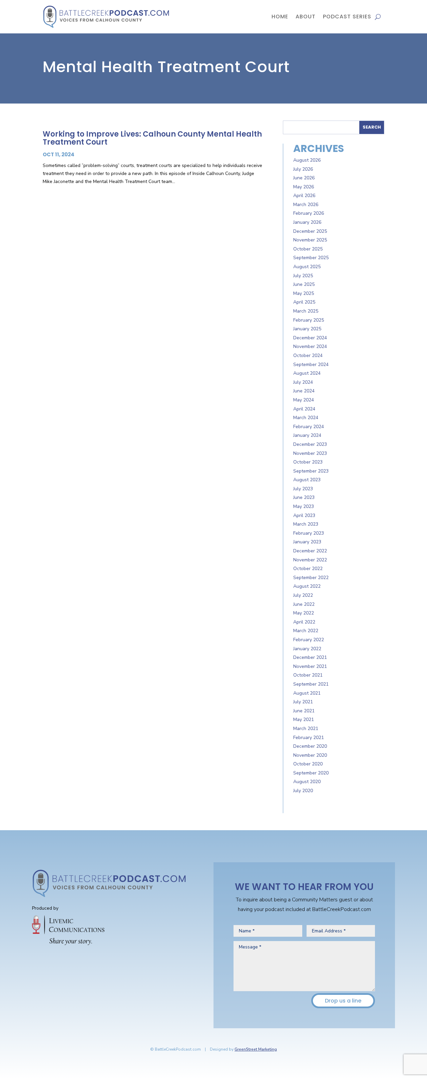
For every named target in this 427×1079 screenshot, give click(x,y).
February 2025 (308, 320)
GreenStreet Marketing (256, 1049)
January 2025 (307, 329)
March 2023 (305, 524)
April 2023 (304, 515)
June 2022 (304, 604)
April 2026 (304, 195)
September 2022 (311, 577)
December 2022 (310, 551)
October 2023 (308, 462)
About (306, 16)
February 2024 (308, 426)
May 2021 (303, 719)
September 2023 (311, 471)
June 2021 (304, 711)
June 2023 (304, 497)
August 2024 (307, 373)
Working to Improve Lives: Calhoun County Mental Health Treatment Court (152, 138)
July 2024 (303, 382)
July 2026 (303, 169)
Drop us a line (343, 1001)
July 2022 (303, 595)
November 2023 (310, 453)
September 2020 (311, 773)
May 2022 (303, 613)
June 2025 (304, 284)
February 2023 (308, 533)
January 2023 (307, 542)
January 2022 (307, 649)
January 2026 (307, 222)
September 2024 (311, 364)
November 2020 (310, 755)
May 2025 (303, 293)
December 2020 (310, 746)
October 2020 (308, 764)
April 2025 (304, 302)
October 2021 (308, 675)
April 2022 (304, 622)
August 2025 (307, 266)
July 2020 (303, 790)
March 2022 (305, 630)
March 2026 (305, 204)
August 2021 (307, 693)
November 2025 (310, 240)
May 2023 (303, 506)
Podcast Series (347, 16)
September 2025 (311, 257)
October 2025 (308, 249)
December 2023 (310, 444)
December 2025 (310, 231)
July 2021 (303, 702)
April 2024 (304, 409)
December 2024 (310, 338)
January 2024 (307, 435)
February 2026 (308, 213)
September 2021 (311, 684)
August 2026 (307, 160)
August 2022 (307, 586)
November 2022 (310, 560)
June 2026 (304, 178)
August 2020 (307, 781)
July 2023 (303, 489)
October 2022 (308, 568)
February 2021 (308, 737)
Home (280, 16)
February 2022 (308, 640)
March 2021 (305, 728)
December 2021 (310, 657)
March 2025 (305, 311)
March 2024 (305, 417)
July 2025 (303, 276)
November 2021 (310, 666)
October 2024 (308, 355)
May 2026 (303, 187)
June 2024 (304, 391)
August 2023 (307, 480)
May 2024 (303, 400)
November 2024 (310, 346)
